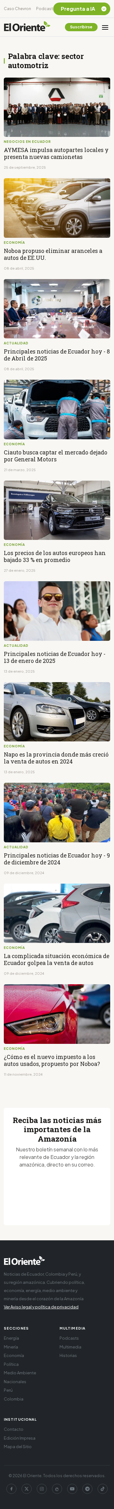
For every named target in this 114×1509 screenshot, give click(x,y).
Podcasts (45, 8)
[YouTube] (72, 1489)
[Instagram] (42, 1489)
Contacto (13, 1429)
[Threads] (57, 1489)
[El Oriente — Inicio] (27, 27)
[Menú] (105, 27)
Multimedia (70, 1346)
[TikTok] (103, 1489)
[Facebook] (11, 1489)
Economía (14, 1355)
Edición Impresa (19, 1438)
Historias (68, 1355)
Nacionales (15, 1381)
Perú (8, 1390)
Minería (11, 1346)
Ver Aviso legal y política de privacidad (41, 1306)
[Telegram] (87, 1489)
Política (11, 1364)
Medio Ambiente (20, 1372)
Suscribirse (81, 27)
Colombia (13, 1398)
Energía (11, 1338)
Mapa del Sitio (18, 1446)
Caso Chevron (17, 8)
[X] (27, 1489)
